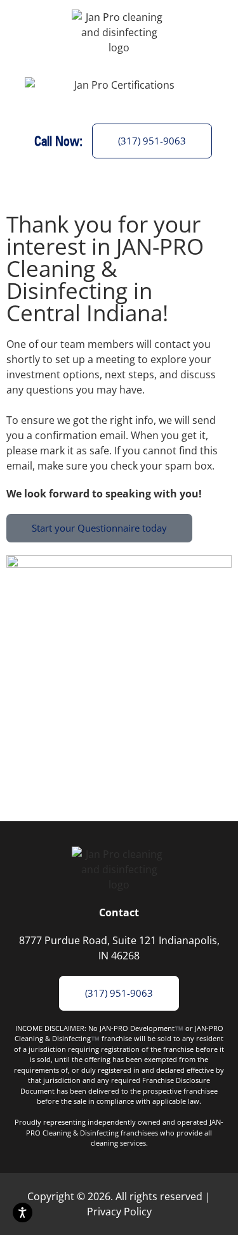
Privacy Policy (119, 1212)
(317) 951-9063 (152, 140)
